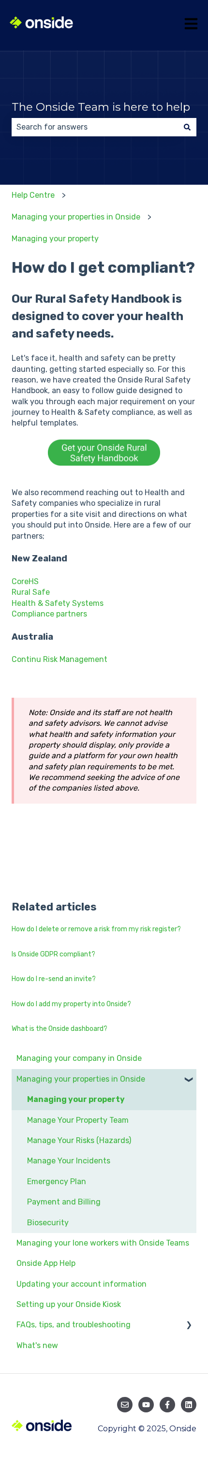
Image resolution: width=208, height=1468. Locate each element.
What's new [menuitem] (37, 1345)
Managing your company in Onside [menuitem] (79, 1058)
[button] (188, 1080)
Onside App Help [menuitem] (45, 1263)
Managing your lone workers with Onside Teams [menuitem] (102, 1243)
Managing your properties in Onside (76, 216)
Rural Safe (31, 592)
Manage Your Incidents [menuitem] (68, 1160)
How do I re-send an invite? (54, 979)
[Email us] (125, 1404)
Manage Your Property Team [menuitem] (78, 1120)
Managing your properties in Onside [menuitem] (80, 1079)
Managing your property (55, 238)
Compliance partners (49, 613)
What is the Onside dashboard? (59, 1029)
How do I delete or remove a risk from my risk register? (96, 929)
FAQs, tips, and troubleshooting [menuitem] (73, 1324)
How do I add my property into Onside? (71, 1004)
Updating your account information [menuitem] (81, 1284)
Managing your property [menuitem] (76, 1099)
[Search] (187, 127)
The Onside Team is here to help (101, 107)
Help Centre (33, 195)
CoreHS (25, 581)
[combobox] (95, 127)
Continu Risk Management (59, 659)
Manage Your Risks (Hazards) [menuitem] (79, 1140)
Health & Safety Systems (58, 603)
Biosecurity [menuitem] (48, 1222)
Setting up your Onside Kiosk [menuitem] (68, 1304)
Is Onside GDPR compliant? (53, 954)
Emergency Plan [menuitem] (56, 1181)
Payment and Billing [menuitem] (64, 1201)
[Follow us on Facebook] (167, 1404)
